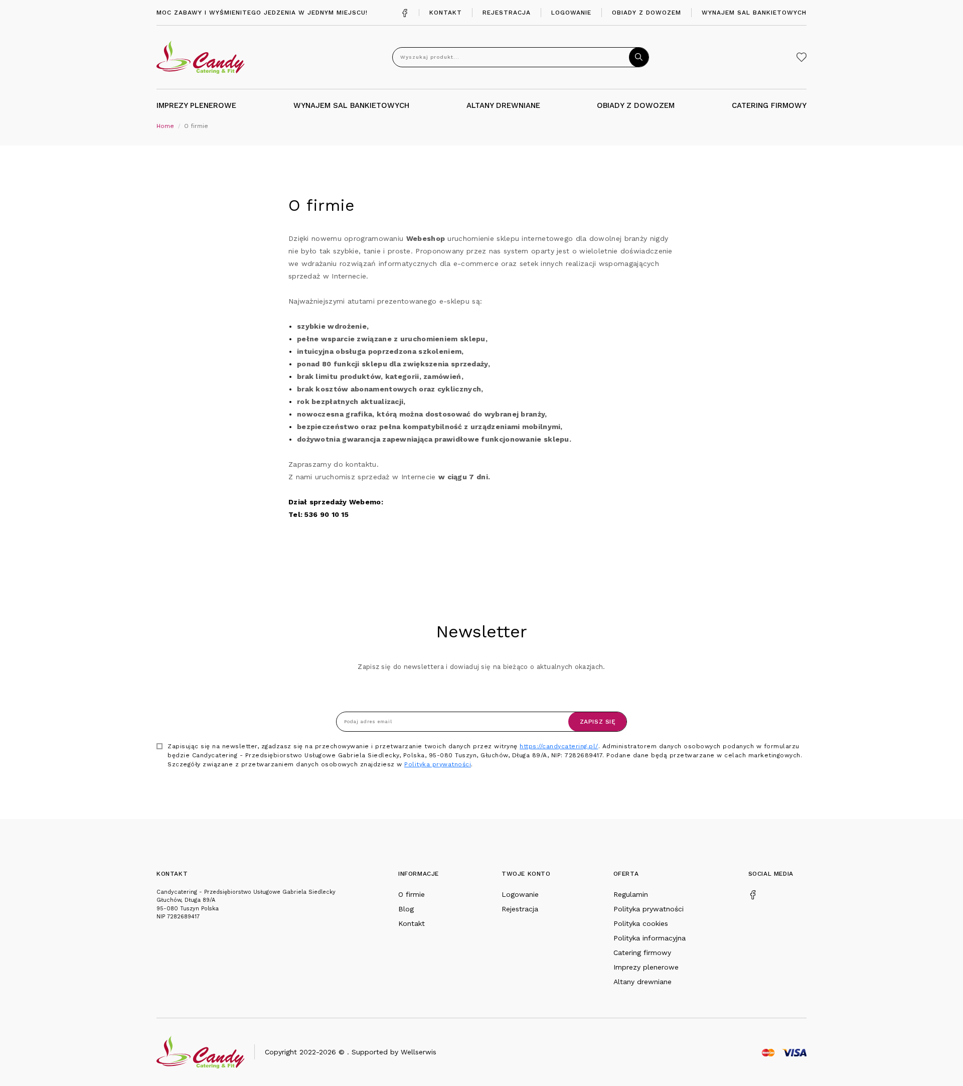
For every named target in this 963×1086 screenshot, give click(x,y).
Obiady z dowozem (646, 12)
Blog (406, 909)
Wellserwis (418, 1052)
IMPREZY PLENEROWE (196, 105)
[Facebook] (405, 12)
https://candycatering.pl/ (559, 746)
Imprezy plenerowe (646, 967)
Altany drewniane (642, 982)
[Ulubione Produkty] (801, 57)
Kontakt (445, 12)
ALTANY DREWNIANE (503, 105)
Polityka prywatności (437, 764)
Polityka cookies (640, 923)
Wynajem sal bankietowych (754, 12)
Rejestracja (507, 12)
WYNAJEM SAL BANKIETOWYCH (351, 105)
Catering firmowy (642, 952)
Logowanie (571, 12)
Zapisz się (598, 721)
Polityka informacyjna (649, 938)
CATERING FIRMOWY (769, 105)
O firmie (411, 894)
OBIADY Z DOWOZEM (636, 105)
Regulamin (630, 894)
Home (165, 125)
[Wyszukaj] (639, 57)
